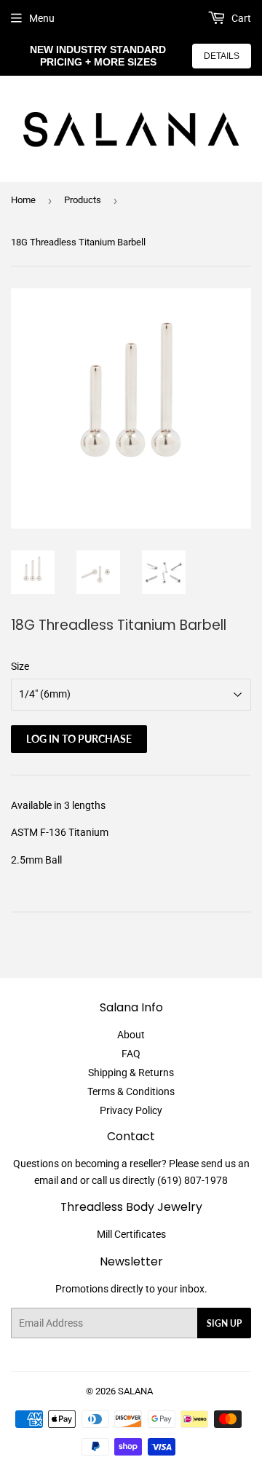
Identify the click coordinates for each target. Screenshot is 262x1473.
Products (82, 199)
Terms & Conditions (131, 1091)
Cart (240, 18)
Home (23, 199)
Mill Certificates (131, 1234)
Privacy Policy (131, 1110)
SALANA (135, 1391)
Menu (42, 18)
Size (20, 666)
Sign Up (224, 1323)
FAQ (131, 1053)
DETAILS (221, 56)
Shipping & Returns (131, 1072)
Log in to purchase (79, 738)
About (131, 1034)
